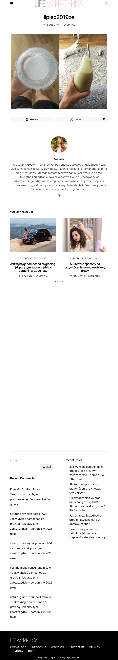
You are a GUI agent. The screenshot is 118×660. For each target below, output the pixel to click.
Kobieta (75, 258)
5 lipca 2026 (26, 276)
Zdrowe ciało (91, 258)
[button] (56, 281)
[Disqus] (59, 329)
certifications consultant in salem (31, 567)
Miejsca (19, 651)
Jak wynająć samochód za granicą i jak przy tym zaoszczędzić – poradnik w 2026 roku (33, 267)
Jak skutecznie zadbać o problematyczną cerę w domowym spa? (85, 520)
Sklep (31, 651)
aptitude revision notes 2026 (28, 514)
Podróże (26, 258)
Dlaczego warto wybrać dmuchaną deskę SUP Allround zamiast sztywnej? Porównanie (87, 504)
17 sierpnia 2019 (51, 25)
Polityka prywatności (70, 657)
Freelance (94, 647)
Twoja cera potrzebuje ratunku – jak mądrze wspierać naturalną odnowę (87, 533)
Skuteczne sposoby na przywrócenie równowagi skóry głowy (84, 267)
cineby (14, 543)
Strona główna (18, 647)
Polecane (40, 258)
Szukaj (14, 460)
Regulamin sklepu (46, 657)
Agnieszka (69, 25)
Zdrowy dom (77, 647)
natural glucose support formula (31, 597)
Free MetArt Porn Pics (24, 489)
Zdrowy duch (58, 647)
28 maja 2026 (77, 276)
